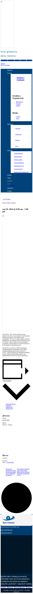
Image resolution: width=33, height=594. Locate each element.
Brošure (17, 140)
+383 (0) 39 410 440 (6, 533)
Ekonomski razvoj (19, 166)
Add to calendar (7, 381)
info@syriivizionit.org (6, 530)
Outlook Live (9, 408)
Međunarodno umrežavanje (21, 172)
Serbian (3, 63)
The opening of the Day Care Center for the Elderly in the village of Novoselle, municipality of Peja (23, 472)
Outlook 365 (9, 407)
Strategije (17, 128)
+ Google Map (10, 462)
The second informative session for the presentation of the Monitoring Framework (11, 472)
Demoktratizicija (18, 153)
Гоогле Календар (10, 404)
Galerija (18, 116)
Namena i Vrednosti (20, 78)
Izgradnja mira (18, 156)
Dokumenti (18, 134)
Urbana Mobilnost (19, 163)
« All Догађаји (6, 199)
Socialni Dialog (18, 169)
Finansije (18, 104)
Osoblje (18, 105)
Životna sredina (18, 159)
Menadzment (19, 102)
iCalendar (8, 405)
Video (17, 118)
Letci (16, 146)
